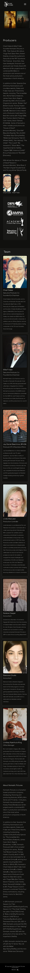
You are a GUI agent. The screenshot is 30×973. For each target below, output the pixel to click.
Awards (15, 13)
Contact (15, 16)
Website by (14, 969)
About (15, 5)
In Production (14, 9)
